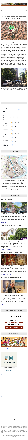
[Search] (26, 10)
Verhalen (16, 422)
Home (6, 422)
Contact (21, 422)
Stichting (11, 422)
